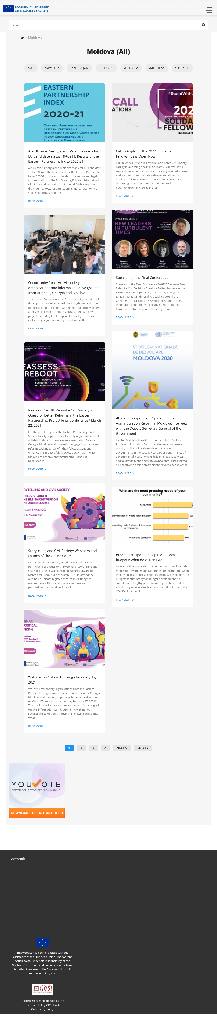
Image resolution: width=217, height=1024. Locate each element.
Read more (35, 201)
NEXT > (122, 748)
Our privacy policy (42, 1009)
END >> (143, 748)
